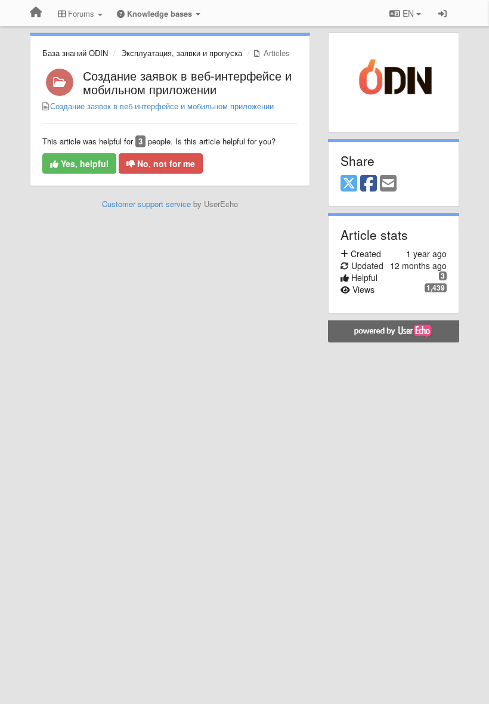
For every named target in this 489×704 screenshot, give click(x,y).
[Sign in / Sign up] (442, 13)
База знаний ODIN (75, 52)
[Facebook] (368, 184)
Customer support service (146, 203)
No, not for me (165, 163)
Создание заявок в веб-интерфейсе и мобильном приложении (187, 82)
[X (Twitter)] (349, 184)
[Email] (388, 184)
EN (408, 13)
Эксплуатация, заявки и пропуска (181, 52)
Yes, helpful (83, 163)
